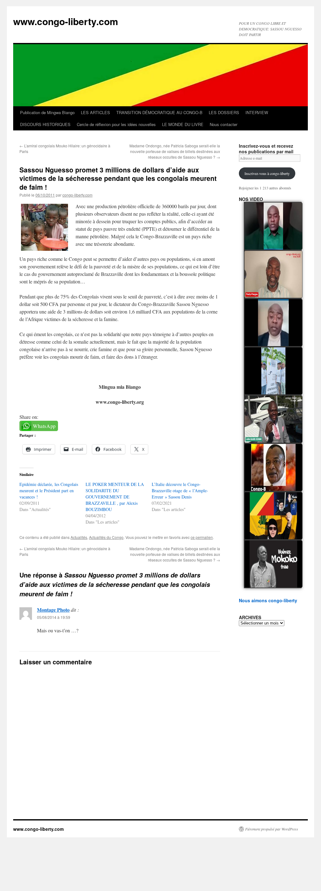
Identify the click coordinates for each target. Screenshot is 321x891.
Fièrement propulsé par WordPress (271, 828)
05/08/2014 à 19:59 (53, 617)
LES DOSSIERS (224, 112)
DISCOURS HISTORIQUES (45, 124)
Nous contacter (223, 124)
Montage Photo (53, 609)
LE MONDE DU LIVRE (182, 124)
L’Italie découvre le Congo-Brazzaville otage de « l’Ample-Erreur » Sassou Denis (180, 490)
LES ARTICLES (95, 112)
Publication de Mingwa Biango (47, 112)
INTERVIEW (256, 112)
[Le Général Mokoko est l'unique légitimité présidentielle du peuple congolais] (273, 564)
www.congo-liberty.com (65, 21)
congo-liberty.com (77, 195)
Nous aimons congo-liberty (268, 600)
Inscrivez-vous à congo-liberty (267, 173)
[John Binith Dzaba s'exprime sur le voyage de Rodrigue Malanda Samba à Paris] (273, 419)
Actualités (79, 537)
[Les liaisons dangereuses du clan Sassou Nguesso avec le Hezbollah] (273, 515)
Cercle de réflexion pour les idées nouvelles (116, 124)
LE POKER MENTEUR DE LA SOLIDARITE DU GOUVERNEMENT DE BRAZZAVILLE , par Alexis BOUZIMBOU (115, 496)
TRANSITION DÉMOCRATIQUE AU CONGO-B (159, 112)
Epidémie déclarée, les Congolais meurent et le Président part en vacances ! (48, 490)
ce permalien (202, 537)
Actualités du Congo (106, 537)
